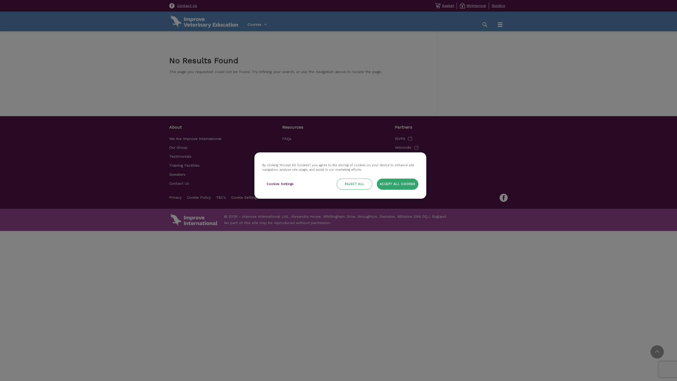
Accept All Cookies (397, 184)
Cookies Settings (280, 184)
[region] (340, 175)
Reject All (354, 184)
